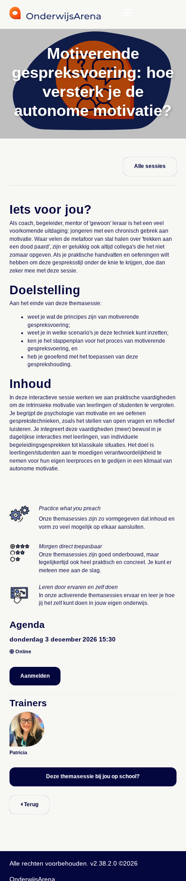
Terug (30, 804)
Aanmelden (35, 676)
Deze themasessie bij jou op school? (93, 776)
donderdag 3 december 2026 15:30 (62, 639)
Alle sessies (150, 166)
